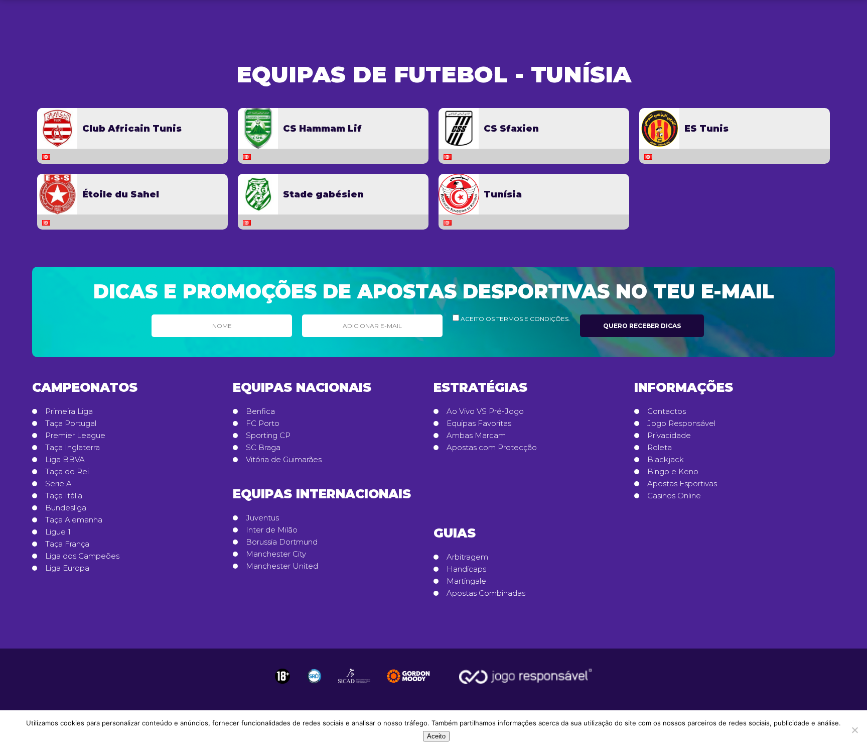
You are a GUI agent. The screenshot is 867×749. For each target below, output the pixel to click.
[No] (854, 730)
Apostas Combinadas (486, 593)
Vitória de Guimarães (284, 459)
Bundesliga (65, 507)
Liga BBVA (65, 459)
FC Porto (262, 423)
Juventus (262, 517)
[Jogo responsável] (282, 676)
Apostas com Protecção (492, 447)
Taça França (67, 544)
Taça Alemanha (73, 519)
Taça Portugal (70, 423)
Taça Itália (63, 495)
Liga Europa (67, 568)
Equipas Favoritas (479, 423)
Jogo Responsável (681, 423)
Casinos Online (674, 495)
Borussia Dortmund (282, 542)
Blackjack (665, 459)
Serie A (58, 483)
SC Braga (263, 447)
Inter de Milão (272, 529)
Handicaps (466, 569)
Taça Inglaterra (72, 447)
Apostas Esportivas (682, 483)
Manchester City (276, 554)
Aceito (436, 736)
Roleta (659, 447)
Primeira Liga (69, 411)
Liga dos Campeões (82, 556)
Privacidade (669, 435)
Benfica (260, 411)
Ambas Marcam (476, 435)
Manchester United (282, 566)
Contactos (666, 411)
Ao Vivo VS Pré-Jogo (485, 411)
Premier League (75, 435)
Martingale (466, 581)
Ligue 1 (58, 532)
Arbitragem (467, 557)
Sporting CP (268, 435)
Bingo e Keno (672, 471)
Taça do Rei (67, 471)
